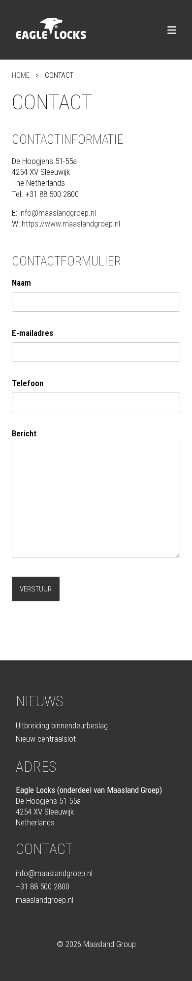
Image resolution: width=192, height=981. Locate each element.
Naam (21, 283)
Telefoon (27, 383)
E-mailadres (32, 333)
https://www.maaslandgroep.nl (71, 224)
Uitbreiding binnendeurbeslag (62, 725)
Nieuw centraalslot (46, 739)
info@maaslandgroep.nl (57, 213)
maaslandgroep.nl (44, 900)
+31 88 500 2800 (42, 886)
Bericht (24, 433)
